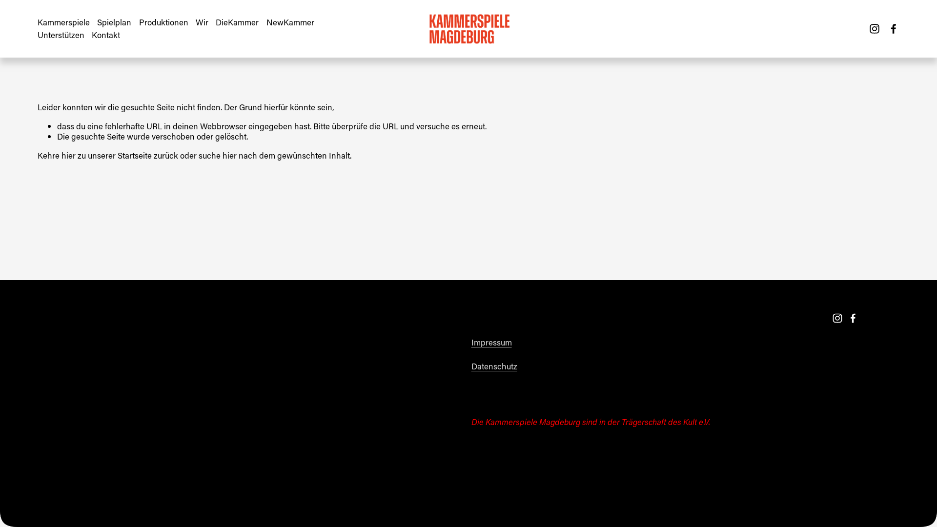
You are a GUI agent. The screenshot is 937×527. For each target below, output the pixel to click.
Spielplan (114, 22)
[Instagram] (874, 29)
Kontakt (106, 34)
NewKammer (290, 22)
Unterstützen (61, 34)
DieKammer (237, 22)
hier (68, 155)
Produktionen (163, 22)
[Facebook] (893, 29)
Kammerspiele (64, 22)
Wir (202, 22)
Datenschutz (494, 366)
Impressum (491, 342)
